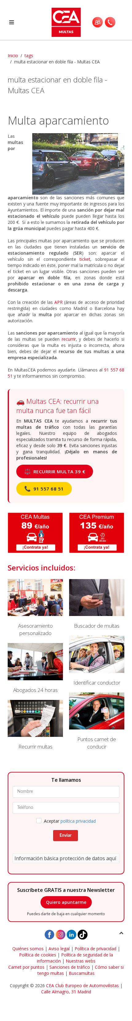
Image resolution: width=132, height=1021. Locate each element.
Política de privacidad (95, 948)
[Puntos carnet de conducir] (96, 721)
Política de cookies (37, 955)
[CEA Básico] (35, 533)
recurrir (69, 339)
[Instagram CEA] (60, 934)
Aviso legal (59, 948)
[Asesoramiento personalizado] (35, 608)
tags (29, 55)
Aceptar (70, 821)
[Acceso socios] (97, 22)
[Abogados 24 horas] (35, 668)
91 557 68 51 (44, 488)
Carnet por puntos (26, 967)
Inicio (13, 55)
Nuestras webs (80, 961)
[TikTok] (82, 934)
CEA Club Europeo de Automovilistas (82, 985)
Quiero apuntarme (66, 902)
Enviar (66, 835)
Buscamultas (82, 973)
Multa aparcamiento (58, 120)
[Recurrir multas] (35, 725)
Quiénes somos (28, 948)
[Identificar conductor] (96, 661)
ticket (85, 259)
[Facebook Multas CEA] (49, 934)
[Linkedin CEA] (71, 934)
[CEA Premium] (96, 533)
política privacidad (78, 821)
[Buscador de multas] (96, 604)
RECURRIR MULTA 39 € (54, 471)
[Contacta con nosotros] (110, 22)
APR (58, 302)
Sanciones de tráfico (69, 967)
